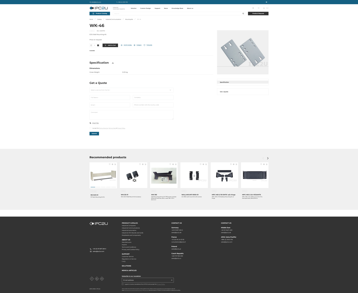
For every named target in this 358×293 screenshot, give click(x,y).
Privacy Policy (121, 128)
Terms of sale (112, 128)
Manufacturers (126, 242)
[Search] (243, 13)
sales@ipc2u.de (176, 232)
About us (190, 8)
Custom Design (145, 8)
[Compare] (112, 164)
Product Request (258, 13)
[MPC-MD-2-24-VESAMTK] (254, 176)
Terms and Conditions (129, 247)
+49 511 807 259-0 (177, 230)
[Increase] (98, 45)
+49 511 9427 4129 (226, 230)
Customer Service (128, 256)
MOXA (92, 31)
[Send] (171, 280)
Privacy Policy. (161, 284)
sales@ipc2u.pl (176, 249)
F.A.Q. (124, 261)
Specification (224, 82)
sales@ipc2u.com (226, 242)
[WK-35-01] (133, 176)
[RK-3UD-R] (103, 176)
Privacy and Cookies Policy (130, 249)
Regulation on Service (129, 259)
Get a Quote (224, 92)
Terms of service (103, 128)
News (166, 8)
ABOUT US (126, 240)
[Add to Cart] (114, 164)
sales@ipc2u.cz (176, 258)
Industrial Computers (129, 225)
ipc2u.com (146, 290)
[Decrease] (91, 45)
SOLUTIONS (126, 266)
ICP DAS (93, 191)
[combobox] (131, 90)
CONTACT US (176, 223)
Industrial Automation (129, 230)
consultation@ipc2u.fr (178, 242)
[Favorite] (109, 164)
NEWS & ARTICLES (129, 270)
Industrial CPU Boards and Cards (132, 233)
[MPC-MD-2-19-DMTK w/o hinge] (224, 176)
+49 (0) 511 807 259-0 (99, 248)
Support (157, 8)
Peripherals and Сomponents (131, 235)
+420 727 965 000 (177, 256)
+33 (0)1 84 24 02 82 (177, 239)
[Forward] (267, 158)
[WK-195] (163, 176)
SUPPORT (126, 254)
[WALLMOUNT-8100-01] (194, 176)
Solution (133, 8)
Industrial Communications (131, 228)
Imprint (124, 245)
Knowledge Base (177, 8)
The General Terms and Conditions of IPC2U (133, 290)
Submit (94, 133)
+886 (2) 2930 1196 (227, 239)
